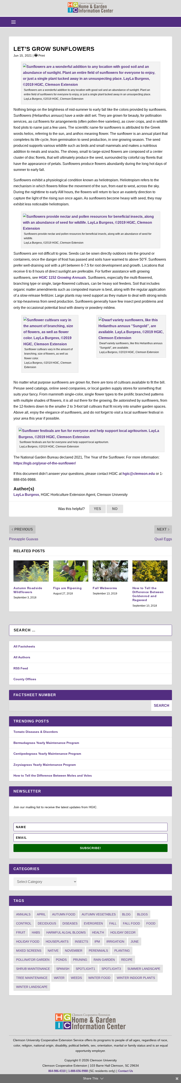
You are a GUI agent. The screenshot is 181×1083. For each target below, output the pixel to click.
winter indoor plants (136, 978)
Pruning (80, 959)
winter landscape (31, 987)
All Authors (21, 657)
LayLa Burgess (26, 495)
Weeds (76, 978)
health (98, 932)
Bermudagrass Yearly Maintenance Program (46, 743)
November (73, 950)
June (135, 941)
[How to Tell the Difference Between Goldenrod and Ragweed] (150, 571)
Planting (122, 950)
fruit (20, 932)
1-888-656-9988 (78, 1071)
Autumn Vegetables (99, 914)
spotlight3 (111, 968)
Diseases (69, 923)
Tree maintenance (31, 978)
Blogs (142, 914)
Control (23, 923)
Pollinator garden (32, 959)
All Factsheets (24, 646)
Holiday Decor (123, 932)
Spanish (62, 968)
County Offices (24, 679)
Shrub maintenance (33, 968)
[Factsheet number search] (80, 705)
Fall (113, 923)
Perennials (98, 950)
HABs (36, 932)
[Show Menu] (13, 21)
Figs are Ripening (67, 588)
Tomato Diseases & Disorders (35, 731)
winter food (99, 978)
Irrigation (115, 941)
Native (53, 950)
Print (41, 55)
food (150, 923)
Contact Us (125, 1071)
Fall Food (131, 923)
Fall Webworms (105, 588)
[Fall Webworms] (110, 571)
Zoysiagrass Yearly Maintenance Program (44, 764)
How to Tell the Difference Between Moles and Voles (52, 775)
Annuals (23, 914)
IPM (97, 941)
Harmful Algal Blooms (66, 932)
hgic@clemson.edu (139, 474)
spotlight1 (85, 968)
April (41, 914)
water (59, 978)
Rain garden (104, 959)
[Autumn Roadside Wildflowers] (31, 571)
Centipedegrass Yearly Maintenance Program (47, 753)
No (114, 509)
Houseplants (57, 941)
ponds (61, 959)
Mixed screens (28, 950)
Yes (97, 509)
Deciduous (47, 923)
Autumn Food (63, 914)
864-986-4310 (57, 1071)
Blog (126, 914)
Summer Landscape (143, 968)
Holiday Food (27, 941)
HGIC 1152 (62, 277)
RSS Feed (20, 668)
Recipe (126, 959)
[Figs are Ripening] (71, 571)
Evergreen (93, 923)
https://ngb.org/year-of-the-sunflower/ (44, 463)
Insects (81, 941)
